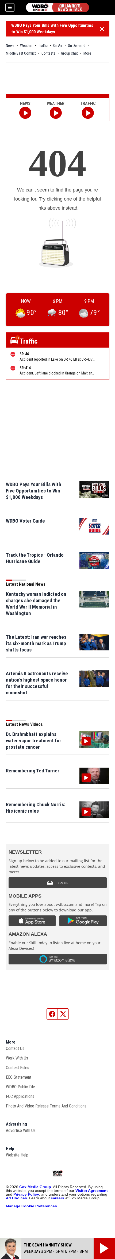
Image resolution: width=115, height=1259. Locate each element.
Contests (48, 53)
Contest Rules (17, 1067)
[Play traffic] (88, 113)
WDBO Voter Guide (25, 521)
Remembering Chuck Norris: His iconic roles (35, 807)
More (87, 53)
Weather (26, 45)
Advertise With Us (21, 1130)
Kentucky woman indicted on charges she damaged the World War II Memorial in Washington (36, 603)
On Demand (76, 45)
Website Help (17, 1155)
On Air (57, 45)
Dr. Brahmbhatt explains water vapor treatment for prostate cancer (33, 740)
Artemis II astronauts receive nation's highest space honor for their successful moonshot (37, 683)
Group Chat (69, 53)
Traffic (43, 45)
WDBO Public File (20, 1086)
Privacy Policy (26, 1194)
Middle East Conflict (21, 53)
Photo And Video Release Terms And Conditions (46, 1106)
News (10, 45)
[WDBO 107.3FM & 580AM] (57, 7)
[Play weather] (56, 113)
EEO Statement (18, 1077)
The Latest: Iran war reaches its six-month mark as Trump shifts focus (36, 643)
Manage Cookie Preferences (31, 1206)
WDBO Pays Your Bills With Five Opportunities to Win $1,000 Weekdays (52, 28)
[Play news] (25, 113)
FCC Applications (20, 1096)
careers (57, 1198)
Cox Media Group (35, 1187)
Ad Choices (16, 1198)
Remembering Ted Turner (32, 771)
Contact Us (15, 1048)
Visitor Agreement (91, 1190)
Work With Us (17, 1058)
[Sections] (9, 7)
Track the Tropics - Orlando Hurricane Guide (35, 558)
